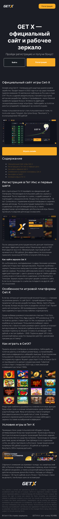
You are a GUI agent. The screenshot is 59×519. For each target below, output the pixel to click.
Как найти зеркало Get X (18, 169)
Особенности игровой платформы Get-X (24, 172)
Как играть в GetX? (15, 174)
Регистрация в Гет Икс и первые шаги (23, 167)
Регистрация (47, 6)
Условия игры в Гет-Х (16, 177)
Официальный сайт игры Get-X (20, 164)
